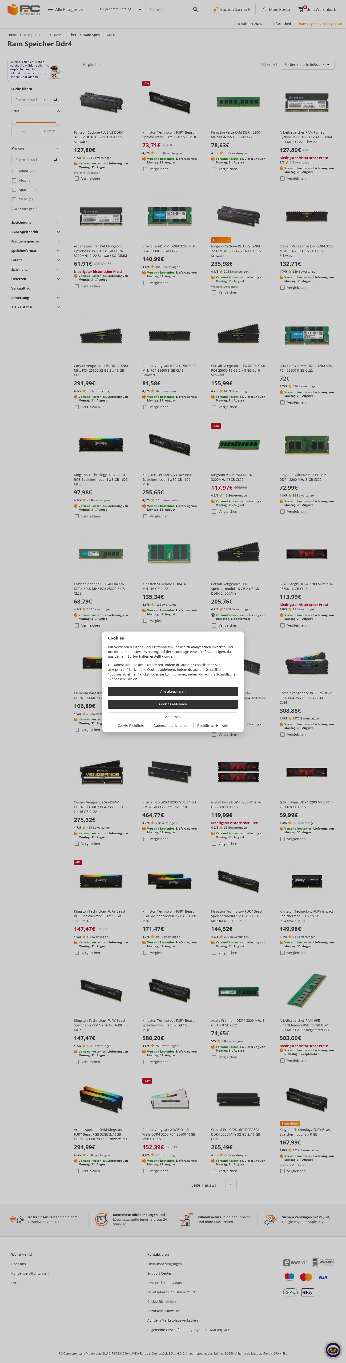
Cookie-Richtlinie (131, 725)
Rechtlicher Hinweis (213, 725)
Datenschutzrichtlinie (171, 725)
